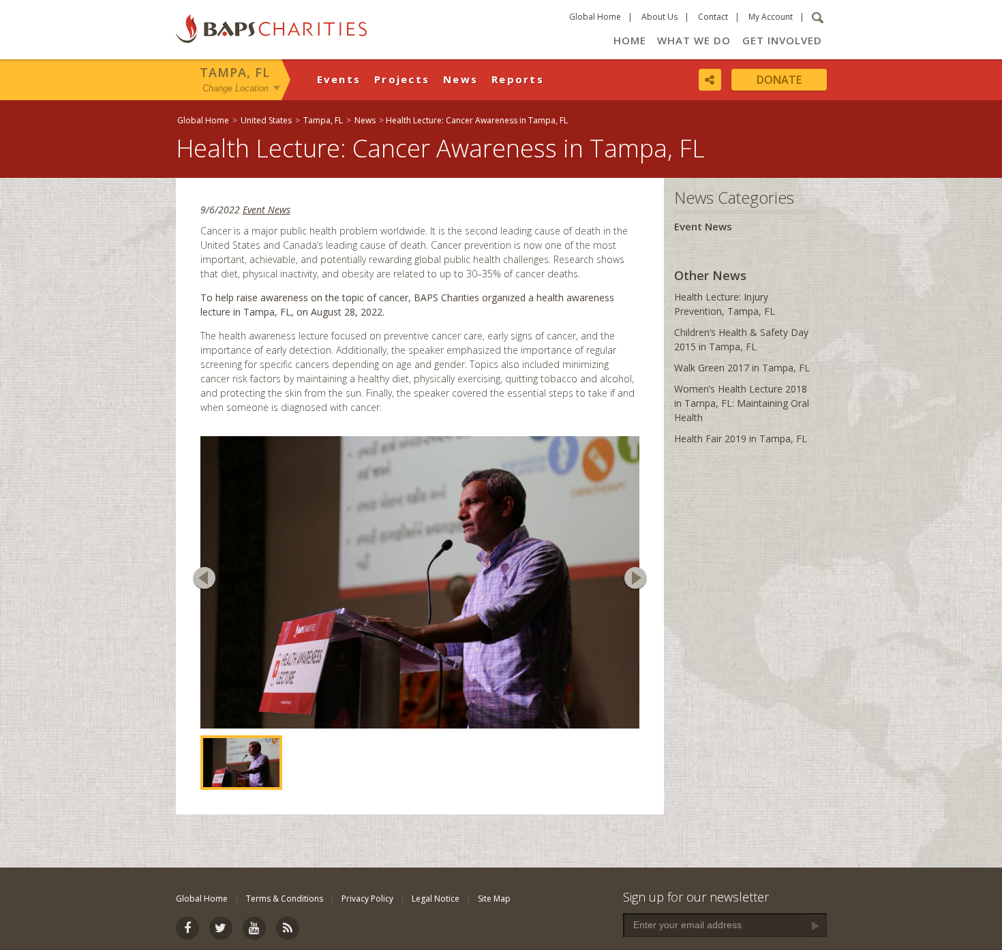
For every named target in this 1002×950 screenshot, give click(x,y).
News (460, 79)
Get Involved (782, 40)
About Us (659, 16)
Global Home (595, 16)
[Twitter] (220, 928)
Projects (401, 79)
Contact (713, 16)
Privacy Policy (367, 898)
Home (629, 40)
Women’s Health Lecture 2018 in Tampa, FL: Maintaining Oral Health (741, 403)
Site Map (494, 898)
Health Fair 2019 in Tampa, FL (740, 438)
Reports (517, 79)
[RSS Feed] (287, 928)
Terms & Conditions (284, 898)
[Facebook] (187, 928)
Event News (266, 209)
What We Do (694, 40)
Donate (779, 79)
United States (266, 120)
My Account (770, 16)
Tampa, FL (235, 72)
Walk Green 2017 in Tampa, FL (742, 367)
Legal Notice (435, 898)
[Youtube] (254, 928)
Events (339, 79)
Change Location (235, 87)
